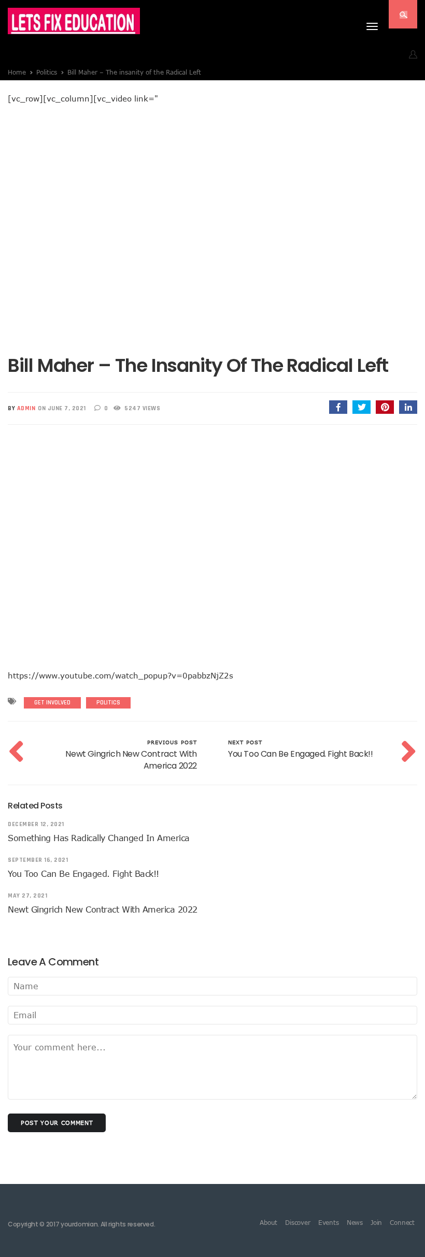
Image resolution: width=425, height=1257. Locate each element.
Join (376, 1222)
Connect (402, 1222)
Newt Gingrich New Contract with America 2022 (102, 909)
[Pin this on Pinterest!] (385, 407)
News (355, 1222)
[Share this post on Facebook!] (338, 407)
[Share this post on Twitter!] (361, 407)
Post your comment (57, 1122)
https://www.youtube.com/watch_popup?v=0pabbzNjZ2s (120, 675)
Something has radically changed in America (99, 838)
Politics (46, 72)
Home (17, 72)
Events (328, 1222)
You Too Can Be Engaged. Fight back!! (83, 873)
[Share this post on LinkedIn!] (408, 407)
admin (26, 408)
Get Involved (52, 702)
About (268, 1222)
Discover (297, 1222)
